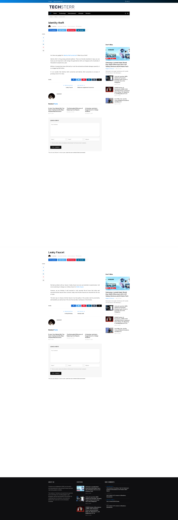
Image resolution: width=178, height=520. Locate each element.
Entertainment (72, 13)
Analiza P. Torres (110, 499)
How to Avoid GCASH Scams (112, 501)
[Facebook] (43, 37)
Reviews (88, 13)
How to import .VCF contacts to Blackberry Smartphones (116, 496)
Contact (50, 1)
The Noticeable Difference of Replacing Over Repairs (75, 109)
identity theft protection (70, 55)
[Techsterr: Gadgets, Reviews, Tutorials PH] (62, 7)
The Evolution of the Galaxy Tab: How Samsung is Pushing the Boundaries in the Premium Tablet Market (117, 490)
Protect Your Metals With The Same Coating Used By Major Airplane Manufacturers (56, 110)
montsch (54, 26)
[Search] (127, 13)
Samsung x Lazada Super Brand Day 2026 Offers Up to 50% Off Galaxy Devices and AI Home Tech (117, 64)
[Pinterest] (43, 47)
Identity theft (81, 313)
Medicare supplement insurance (86, 87)
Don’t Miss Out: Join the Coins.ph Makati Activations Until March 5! (122, 100)
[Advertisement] (104, 7)
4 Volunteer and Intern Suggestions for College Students (91, 110)
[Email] (43, 50)
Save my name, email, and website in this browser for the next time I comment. (69, 143)
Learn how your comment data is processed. (75, 152)
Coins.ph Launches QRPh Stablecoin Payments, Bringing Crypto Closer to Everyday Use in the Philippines (121, 79)
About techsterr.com (58, 1)
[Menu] (50, 13)
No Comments (72, 26)
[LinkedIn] (43, 44)
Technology (62, 13)
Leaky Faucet (69, 87)
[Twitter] (43, 41)
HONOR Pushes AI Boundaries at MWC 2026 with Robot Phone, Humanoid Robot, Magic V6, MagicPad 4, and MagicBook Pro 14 (122, 90)
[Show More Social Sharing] (87, 30)
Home (55, 13)
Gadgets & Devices (110, 68)
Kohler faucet (80, 287)
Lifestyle (80, 13)
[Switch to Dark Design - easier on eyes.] (125, 13)
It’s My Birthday (69, 313)
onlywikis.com (109, 486)
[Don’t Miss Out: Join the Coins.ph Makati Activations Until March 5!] (109, 100)
